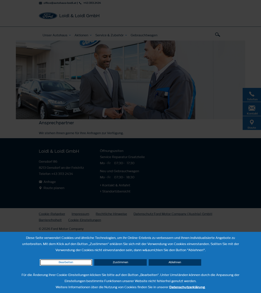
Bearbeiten (66, 262)
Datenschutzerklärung (187, 287)
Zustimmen (120, 262)
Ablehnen (175, 262)
